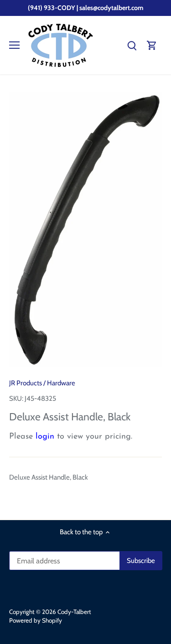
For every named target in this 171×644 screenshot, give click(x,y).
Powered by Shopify (35, 620)
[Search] (132, 45)
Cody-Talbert (74, 611)
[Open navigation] (14, 45)
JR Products (25, 383)
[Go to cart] (151, 45)
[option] (85, 229)
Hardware (61, 383)
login (45, 437)
